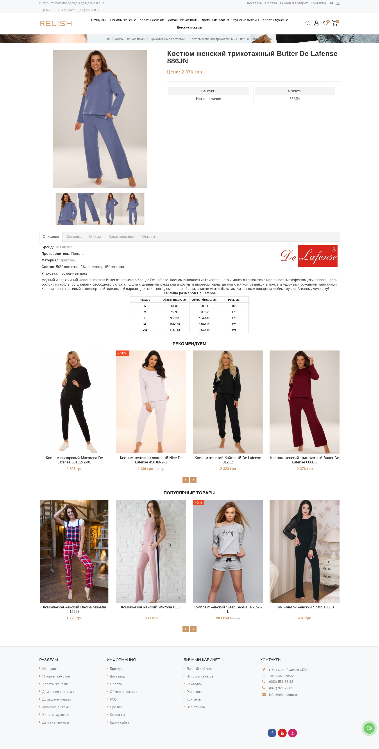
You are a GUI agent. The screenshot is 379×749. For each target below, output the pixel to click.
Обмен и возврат (294, 3)
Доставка (254, 3)
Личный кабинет (200, 668)
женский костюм (91, 280)
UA (338, 3)
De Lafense (64, 247)
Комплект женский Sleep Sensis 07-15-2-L (228, 609)
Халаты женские (151, 20)
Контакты (318, 3)
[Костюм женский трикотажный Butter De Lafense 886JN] (100, 119)
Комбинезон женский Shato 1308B (305, 607)
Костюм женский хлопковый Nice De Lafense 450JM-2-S (151, 460)
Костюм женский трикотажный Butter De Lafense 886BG (304, 460)
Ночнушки (98, 20)
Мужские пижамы (245, 20)
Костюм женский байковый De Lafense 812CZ (228, 460)
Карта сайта (119, 722)
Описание (51, 236)
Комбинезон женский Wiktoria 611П (151, 607)
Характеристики (122, 236)
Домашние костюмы (183, 20)
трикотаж (68, 260)
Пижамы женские (123, 20)
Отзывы (148, 236)
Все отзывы (196, 707)
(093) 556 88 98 (89, 10)
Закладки (194, 684)
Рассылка (195, 692)
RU (332, 3)
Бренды (116, 668)
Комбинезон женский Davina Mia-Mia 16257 (74, 609)
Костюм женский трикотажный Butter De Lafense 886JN (231, 39)
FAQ (113, 699)
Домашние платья (215, 20)
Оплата (271, 3)
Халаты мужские (275, 20)
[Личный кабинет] (317, 23)
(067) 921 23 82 (54, 10)
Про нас (116, 707)
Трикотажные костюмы (167, 39)
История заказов (200, 676)
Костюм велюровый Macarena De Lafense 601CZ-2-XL (74, 460)
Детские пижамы (189, 27)
